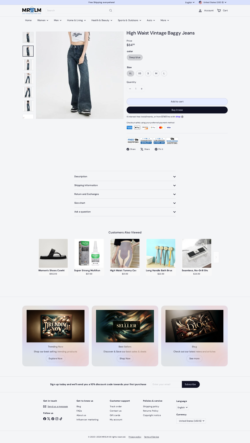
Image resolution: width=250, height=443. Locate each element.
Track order (116, 406)
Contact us (116, 410)
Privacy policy (135, 437)
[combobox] (79, 10)
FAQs (79, 410)
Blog (79, 406)
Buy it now (177, 109)
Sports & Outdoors (128, 20)
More (164, 20)
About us (81, 415)
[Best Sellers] (125, 326)
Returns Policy (150, 410)
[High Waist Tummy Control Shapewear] (125, 253)
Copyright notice (152, 415)
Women (41, 20)
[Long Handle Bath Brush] (161, 253)
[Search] (110, 10)
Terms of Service (151, 437)
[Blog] (194, 326)
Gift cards (115, 415)
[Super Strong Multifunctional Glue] (89, 253)
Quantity (131, 82)
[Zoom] (79, 75)
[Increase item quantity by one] (141, 88)
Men (56, 20)
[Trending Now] (55, 326)
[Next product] (216, 257)
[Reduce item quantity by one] (130, 88)
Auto (150, 20)
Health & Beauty (100, 20)
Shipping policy (151, 406)
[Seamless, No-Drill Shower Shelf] (197, 253)
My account (116, 419)
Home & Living (75, 20)
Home (28, 20)
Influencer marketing (87, 419)
